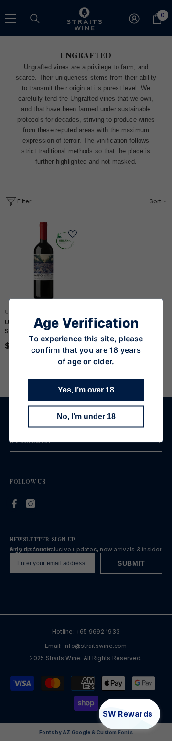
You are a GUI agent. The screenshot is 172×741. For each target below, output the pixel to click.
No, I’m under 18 (86, 417)
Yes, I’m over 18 (86, 390)
